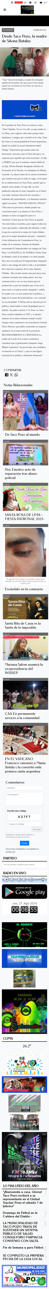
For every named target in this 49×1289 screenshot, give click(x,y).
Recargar (37, 829)
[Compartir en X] (11, 375)
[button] (12, 2)
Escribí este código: (17, 811)
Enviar (25, 843)
